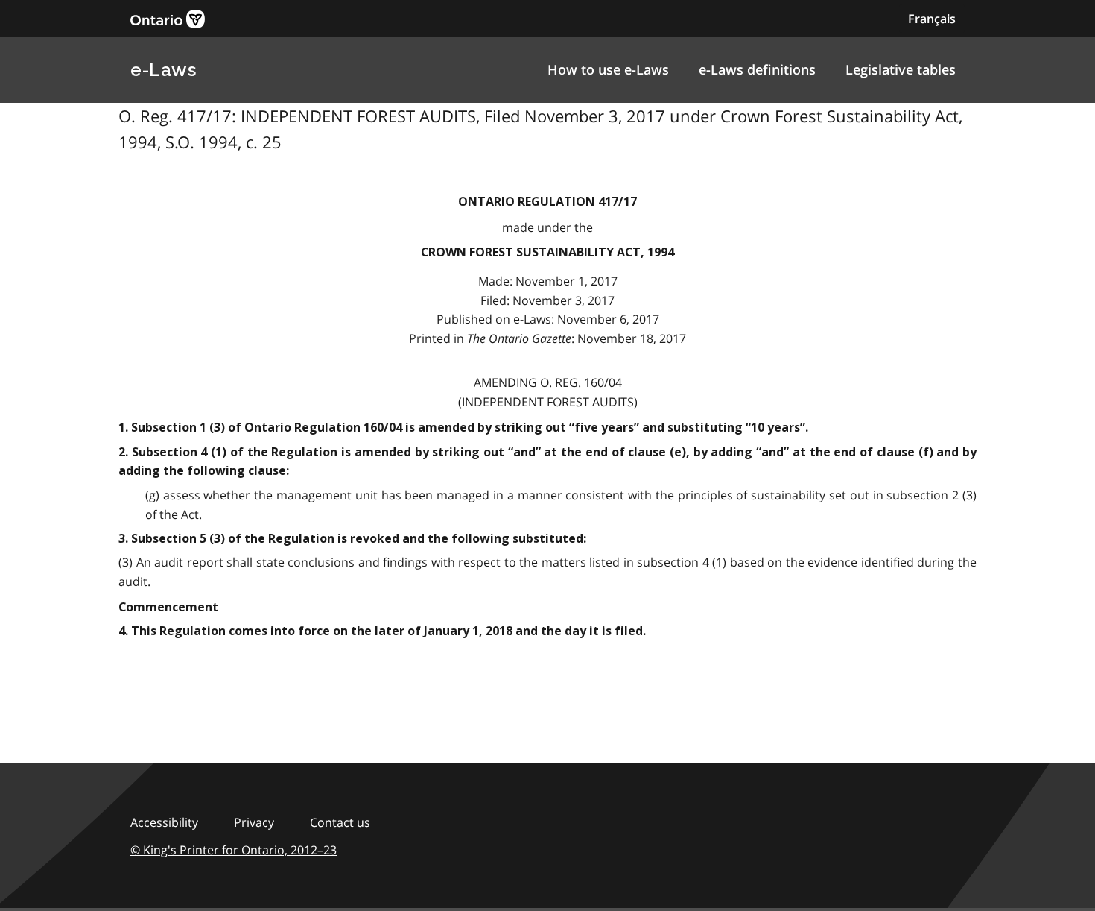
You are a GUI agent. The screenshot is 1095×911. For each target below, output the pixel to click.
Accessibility (164, 822)
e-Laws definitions (757, 69)
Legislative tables (900, 69)
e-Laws (163, 70)
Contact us (340, 822)
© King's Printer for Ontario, (233, 850)
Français (932, 18)
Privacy (254, 822)
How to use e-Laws (608, 69)
